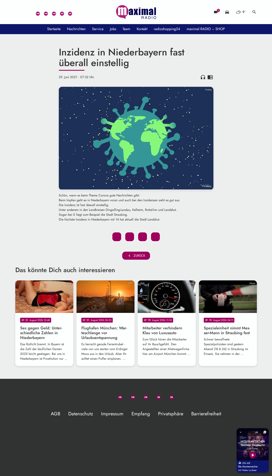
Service (97, 29)
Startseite (54, 29)
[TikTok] (76, 12)
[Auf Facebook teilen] (117, 237)
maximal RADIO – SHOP (206, 29)
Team (126, 29)
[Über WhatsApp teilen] (142, 237)
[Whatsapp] (35, 12)
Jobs (113, 29)
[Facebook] (43, 12)
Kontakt (142, 29)
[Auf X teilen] (129, 237)
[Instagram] (52, 12)
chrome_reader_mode (210, 77)
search (254, 12)
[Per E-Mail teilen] (155, 237)
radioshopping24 (167, 29)
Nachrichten (76, 29)
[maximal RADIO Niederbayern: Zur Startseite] (136, 12)
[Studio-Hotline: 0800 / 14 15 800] (27, 12)
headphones (203, 77)
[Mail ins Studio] (19, 12)
